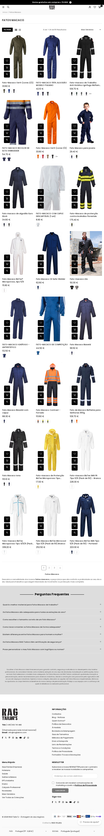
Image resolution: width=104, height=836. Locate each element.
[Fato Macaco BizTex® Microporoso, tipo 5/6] (18, 253)
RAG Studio (57, 823)
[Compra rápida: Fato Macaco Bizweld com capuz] (7, 395)
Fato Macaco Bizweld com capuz (15, 411)
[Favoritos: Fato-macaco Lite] (74, 258)
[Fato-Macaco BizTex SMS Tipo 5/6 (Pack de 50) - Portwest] (86, 515)
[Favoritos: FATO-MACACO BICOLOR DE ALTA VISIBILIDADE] (7, 127)
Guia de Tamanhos (60, 734)
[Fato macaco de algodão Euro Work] (18, 188)
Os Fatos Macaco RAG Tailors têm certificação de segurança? (32, 642)
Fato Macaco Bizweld (80, 344)
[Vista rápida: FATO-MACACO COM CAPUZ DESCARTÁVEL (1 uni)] (41, 206)
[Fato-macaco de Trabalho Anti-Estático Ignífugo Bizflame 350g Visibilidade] (86, 57)
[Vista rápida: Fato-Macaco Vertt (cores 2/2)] (7, 75)
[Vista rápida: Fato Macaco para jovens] (74, 140)
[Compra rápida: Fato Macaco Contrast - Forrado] (41, 395)
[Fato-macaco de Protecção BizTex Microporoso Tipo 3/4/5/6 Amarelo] (52, 450)
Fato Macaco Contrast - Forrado (48, 411)
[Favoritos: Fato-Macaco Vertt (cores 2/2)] (7, 61)
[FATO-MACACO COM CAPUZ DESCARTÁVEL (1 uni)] (52, 188)
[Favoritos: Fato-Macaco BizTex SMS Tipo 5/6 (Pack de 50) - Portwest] (74, 520)
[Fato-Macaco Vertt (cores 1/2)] (52, 122)
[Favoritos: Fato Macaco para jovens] (74, 127)
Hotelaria (6, 770)
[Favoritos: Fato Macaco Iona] (7, 454)
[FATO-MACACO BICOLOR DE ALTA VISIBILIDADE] (18, 122)
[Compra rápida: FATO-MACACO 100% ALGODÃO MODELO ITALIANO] (41, 68)
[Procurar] (8, 7)
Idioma (55, 831)
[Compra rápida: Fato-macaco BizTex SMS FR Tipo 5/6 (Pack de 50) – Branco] (74, 461)
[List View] (20, 29)
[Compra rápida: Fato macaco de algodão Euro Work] (7, 199)
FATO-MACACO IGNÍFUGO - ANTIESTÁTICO (15, 346)
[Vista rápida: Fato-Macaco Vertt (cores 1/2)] (41, 140)
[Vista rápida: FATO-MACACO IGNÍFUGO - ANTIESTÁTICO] (7, 337)
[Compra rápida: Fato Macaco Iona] (7, 461)
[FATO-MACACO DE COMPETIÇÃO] (52, 319)
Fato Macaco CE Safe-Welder (50, 279)
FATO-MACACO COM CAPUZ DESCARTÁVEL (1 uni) (49, 215)
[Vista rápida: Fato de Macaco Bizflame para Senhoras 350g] (74, 402)
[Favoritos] (94, 7)
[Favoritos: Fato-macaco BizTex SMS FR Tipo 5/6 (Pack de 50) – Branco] (74, 454)
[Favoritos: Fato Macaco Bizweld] (74, 323)
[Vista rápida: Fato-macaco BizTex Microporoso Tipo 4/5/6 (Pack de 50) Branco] (7, 533)
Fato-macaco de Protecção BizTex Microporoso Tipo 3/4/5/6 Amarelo (50, 477)
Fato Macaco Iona (11, 475)
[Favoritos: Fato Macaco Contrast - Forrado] (41, 389)
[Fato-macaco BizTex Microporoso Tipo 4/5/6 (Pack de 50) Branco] (18, 515)
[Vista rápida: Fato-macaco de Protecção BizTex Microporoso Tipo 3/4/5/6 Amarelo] (41, 468)
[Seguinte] (60, 567)
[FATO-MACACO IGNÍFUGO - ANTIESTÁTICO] (18, 319)
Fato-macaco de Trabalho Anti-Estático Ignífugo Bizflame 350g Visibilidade (85, 84)
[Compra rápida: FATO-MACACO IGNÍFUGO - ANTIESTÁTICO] (7, 330)
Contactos (56, 714)
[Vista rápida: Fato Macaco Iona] (7, 468)
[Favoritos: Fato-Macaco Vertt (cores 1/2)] (41, 127)
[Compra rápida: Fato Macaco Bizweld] (74, 330)
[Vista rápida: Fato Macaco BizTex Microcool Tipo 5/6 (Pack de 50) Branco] (41, 533)
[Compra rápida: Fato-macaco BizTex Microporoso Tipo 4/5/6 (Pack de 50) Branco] (7, 526)
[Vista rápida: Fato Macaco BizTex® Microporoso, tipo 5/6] (7, 271)
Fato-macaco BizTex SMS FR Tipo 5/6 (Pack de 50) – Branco (85, 477)
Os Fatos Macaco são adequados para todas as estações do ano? (34, 612)
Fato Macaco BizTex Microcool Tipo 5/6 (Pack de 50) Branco (51, 542)
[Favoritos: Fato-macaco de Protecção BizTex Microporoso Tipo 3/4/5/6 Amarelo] (41, 454)
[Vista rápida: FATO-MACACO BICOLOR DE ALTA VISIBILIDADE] (7, 140)
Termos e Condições (61, 748)
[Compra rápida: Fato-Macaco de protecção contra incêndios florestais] (74, 199)
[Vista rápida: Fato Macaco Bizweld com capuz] (7, 402)
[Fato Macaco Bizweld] (86, 319)
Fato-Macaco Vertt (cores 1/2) (51, 148)
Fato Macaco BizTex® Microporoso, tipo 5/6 (13, 280)
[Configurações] (89, 7)
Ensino (5, 784)
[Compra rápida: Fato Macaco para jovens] (74, 133)
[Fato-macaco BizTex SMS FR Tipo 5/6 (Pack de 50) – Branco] (86, 450)
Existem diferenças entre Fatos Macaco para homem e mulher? (33, 634)
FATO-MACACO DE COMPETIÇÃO (52, 344)
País (11, 831)
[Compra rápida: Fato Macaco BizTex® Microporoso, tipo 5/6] (7, 264)
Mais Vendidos (8, 794)
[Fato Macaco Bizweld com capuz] (18, 384)
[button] (99, 7)
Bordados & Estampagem (63, 731)
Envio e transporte (60, 741)
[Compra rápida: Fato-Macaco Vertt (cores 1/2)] (41, 133)
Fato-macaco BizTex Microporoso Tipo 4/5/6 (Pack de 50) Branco (17, 542)
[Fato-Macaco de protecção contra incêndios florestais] (86, 188)
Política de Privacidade (62, 751)
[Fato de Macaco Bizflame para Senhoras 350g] (86, 384)
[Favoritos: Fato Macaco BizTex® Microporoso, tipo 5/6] (7, 258)
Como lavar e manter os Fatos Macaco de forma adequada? (32, 627)
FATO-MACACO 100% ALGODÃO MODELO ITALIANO (51, 84)
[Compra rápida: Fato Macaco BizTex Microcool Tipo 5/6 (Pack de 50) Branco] (41, 526)
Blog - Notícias (58, 717)
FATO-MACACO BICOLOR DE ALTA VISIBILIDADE (15, 149)
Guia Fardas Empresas (12, 767)
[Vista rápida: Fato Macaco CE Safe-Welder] (41, 271)
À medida (56, 727)
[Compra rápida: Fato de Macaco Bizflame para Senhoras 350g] (74, 395)
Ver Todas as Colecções (13, 797)
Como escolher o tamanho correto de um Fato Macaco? (29, 619)
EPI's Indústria (8, 780)
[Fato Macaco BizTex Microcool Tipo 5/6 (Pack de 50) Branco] (52, 515)
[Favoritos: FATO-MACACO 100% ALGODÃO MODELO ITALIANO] (41, 61)
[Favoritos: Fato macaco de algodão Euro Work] (7, 192)
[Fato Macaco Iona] (18, 450)
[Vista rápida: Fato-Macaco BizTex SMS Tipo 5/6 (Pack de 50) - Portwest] (74, 533)
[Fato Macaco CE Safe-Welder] (52, 253)
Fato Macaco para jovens (82, 148)
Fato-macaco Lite (78, 279)
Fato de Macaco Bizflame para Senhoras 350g (85, 411)
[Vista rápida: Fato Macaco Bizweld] (74, 337)
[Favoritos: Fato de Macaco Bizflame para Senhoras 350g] (74, 389)
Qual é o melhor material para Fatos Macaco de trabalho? (30, 604)
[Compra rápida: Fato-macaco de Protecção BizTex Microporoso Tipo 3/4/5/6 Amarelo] (41, 461)
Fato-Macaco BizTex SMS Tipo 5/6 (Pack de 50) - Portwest (84, 542)
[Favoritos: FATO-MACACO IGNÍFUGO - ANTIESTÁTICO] (7, 323)
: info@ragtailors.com (17, 732)
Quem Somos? (58, 720)
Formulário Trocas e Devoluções (66, 754)
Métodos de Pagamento (63, 737)
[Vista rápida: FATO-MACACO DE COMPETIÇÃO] (41, 337)
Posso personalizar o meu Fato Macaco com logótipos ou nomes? (33, 649)
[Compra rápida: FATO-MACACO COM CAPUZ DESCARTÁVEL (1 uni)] (41, 199)
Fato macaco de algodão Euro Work (17, 215)
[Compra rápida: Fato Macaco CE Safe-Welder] (41, 264)
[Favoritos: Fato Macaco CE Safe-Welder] (41, 258)
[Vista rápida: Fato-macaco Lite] (74, 271)
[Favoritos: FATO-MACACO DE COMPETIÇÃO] (41, 323)
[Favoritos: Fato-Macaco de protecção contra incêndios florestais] (74, 192)
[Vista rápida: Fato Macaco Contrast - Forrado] (41, 402)
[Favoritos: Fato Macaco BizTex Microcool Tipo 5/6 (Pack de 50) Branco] (41, 520)
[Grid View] (16, 29)
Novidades (7, 790)
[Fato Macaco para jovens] (86, 122)
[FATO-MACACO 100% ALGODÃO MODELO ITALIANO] (52, 57)
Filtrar (7, 29)
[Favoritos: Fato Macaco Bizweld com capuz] (7, 389)
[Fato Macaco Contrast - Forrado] (52, 384)
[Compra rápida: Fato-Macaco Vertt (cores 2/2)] (7, 68)
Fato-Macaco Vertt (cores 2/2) (17, 82)
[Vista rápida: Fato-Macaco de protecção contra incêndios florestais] (74, 206)
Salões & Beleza (9, 777)
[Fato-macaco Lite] (86, 253)
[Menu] (3, 7)
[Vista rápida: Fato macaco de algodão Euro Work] (7, 206)
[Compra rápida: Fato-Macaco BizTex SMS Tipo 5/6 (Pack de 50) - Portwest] (74, 526)
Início (5, 12)
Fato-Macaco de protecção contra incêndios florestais (84, 215)
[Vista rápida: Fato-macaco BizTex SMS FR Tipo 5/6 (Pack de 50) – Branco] (74, 468)
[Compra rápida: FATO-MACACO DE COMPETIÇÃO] (41, 330)
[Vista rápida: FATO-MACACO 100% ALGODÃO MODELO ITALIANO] (41, 75)
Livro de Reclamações (62, 744)
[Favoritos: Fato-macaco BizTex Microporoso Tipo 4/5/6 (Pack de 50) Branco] (7, 520)
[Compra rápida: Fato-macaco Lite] (74, 264)
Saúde (5, 773)
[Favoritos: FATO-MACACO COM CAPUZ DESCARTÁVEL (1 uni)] (41, 192)
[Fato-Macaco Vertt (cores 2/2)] (18, 57)
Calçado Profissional (11, 787)
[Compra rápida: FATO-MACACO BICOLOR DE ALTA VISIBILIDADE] (7, 133)
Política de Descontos (61, 724)
